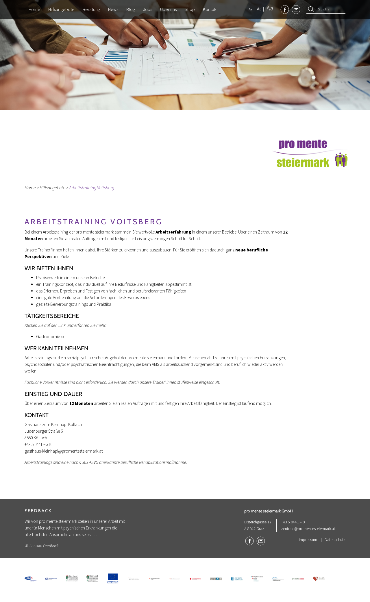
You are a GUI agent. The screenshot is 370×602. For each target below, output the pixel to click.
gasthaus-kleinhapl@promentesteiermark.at (64, 451)
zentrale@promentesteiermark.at (308, 528)
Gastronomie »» (50, 336)
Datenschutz (335, 539)
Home (30, 187)
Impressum (308, 539)
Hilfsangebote (52, 187)
